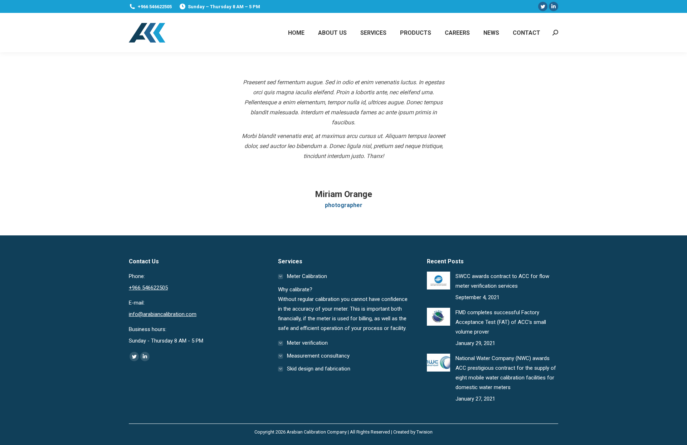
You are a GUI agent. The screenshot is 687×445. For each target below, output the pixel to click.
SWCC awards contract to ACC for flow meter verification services (502, 281)
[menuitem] (296, 32)
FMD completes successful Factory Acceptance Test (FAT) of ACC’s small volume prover (500, 322)
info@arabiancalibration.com (162, 314)
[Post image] (438, 281)
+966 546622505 (155, 6)
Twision (424, 432)
